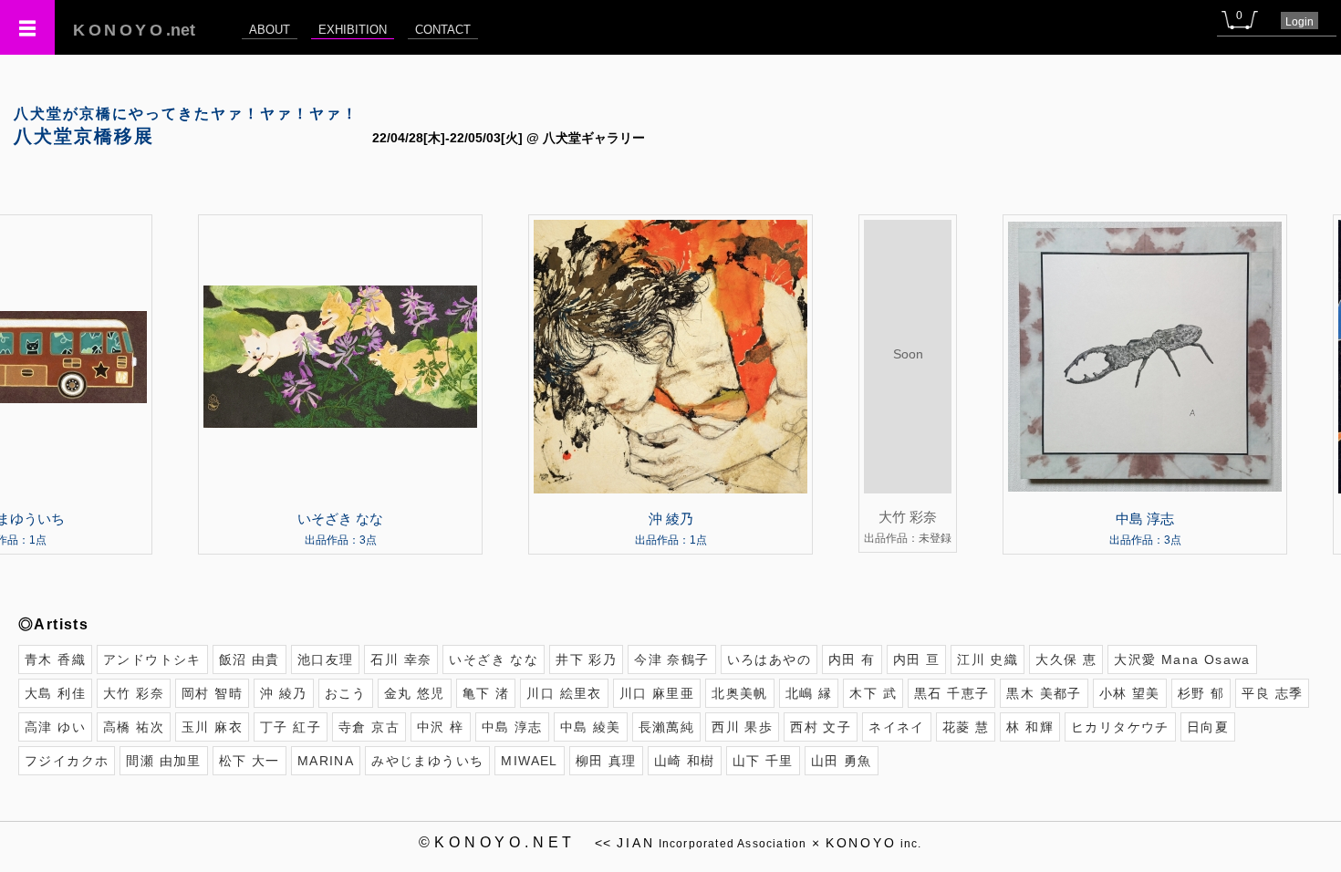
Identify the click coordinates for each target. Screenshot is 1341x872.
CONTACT (443, 29)
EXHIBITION (352, 29)
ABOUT (269, 29)
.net (134, 30)
